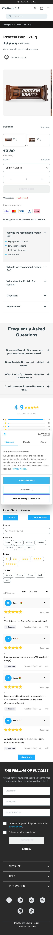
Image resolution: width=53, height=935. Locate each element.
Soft (7, 580)
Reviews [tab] (10, 511)
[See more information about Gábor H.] (44, 603)
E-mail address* (13, 812)
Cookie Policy (32, 923)
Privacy (17, 923)
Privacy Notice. (19, 469)
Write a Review (41, 518)
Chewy (30, 575)
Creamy (20, 575)
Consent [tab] (9, 442)
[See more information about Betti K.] (44, 721)
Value (20, 547)
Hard (40, 575)
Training (41, 542)
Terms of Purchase (27, 926)
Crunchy (9, 575)
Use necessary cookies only (26, 498)
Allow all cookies (26, 480)
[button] (16, 45)
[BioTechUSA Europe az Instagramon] (20, 902)
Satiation (29, 542)
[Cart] (41, 8)
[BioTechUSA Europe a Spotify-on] (42, 902)
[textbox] (26, 531)
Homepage (8, 25)
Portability (9, 547)
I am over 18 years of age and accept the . (28, 825)
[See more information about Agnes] (44, 678)
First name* (10, 801)
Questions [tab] (25, 511)
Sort (24, 592)
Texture (18, 542)
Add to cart (26, 189)
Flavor (6, 159)
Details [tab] (26, 442)
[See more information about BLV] (44, 639)
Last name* (10, 790)
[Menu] (48, 8)
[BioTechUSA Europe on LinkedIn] (20, 913)
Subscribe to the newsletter (22, 832)
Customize (25, 489)
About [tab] (43, 442)
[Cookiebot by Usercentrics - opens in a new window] (38, 434)
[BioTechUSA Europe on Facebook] (9, 902)
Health (30, 547)
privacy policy (15, 826)
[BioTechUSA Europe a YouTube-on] (31, 902)
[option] (26, 2)
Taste (8, 542)
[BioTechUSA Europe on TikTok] (31, 913)
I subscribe (26, 840)
